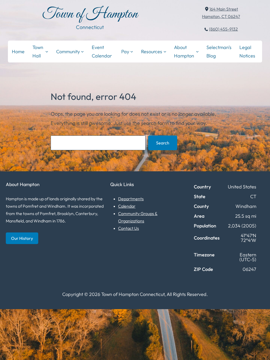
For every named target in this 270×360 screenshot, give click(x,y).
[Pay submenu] (131, 51)
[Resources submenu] (164, 51)
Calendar (127, 206)
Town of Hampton (90, 14)
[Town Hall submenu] (46, 51)
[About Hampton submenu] (197, 51)
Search (162, 142)
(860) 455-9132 (223, 29)
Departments (131, 198)
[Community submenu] (82, 51)
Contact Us (128, 228)
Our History (22, 238)
